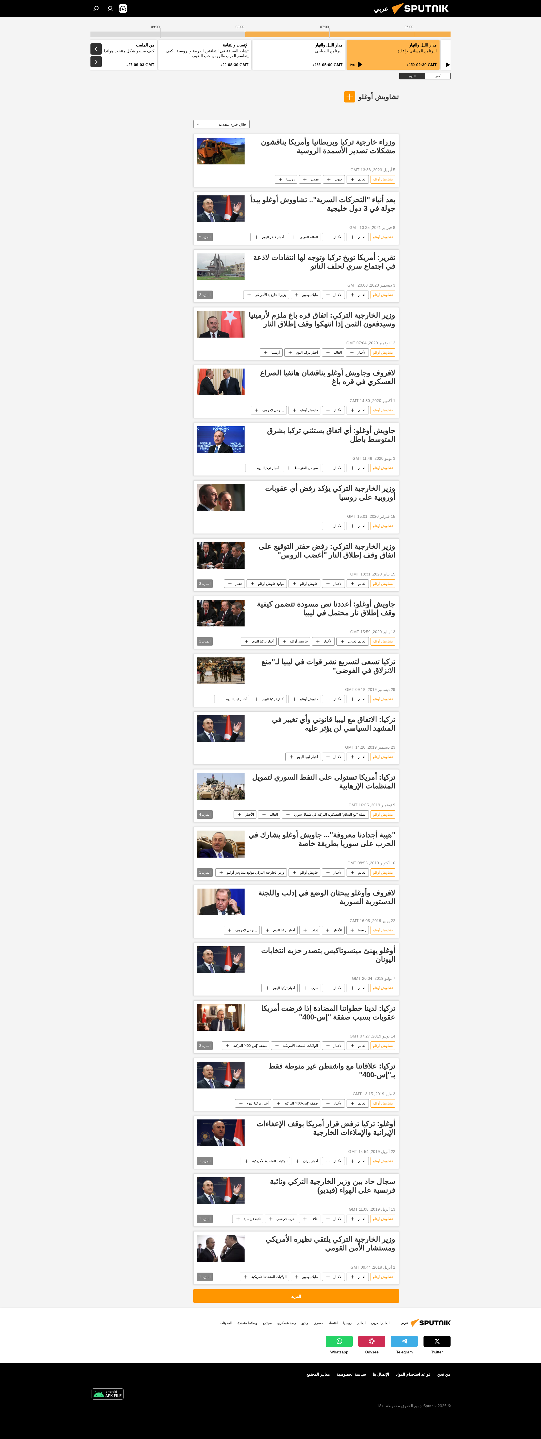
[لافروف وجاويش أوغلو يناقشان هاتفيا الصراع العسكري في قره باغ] (221, 382)
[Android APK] (107, 1394)
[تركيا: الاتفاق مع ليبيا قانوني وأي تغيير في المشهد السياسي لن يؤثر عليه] (221, 728)
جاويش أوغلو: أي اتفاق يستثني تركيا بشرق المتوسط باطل (331, 434)
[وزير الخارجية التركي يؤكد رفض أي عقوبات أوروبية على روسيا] (221, 497)
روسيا (290, 179)
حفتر (239, 584)
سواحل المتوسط (306, 468)
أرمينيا (275, 352)
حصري (318, 1323)
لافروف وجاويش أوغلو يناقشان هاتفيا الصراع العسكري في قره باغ (327, 377)
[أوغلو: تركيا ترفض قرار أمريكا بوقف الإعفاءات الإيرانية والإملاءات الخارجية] (221, 1132)
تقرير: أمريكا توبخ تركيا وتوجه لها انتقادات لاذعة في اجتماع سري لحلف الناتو (324, 261)
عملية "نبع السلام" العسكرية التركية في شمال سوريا (330, 814)
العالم (362, 179)
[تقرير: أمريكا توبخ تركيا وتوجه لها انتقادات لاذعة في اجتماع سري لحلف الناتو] (221, 266)
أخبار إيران (310, 1161)
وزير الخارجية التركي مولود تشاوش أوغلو (255, 872)
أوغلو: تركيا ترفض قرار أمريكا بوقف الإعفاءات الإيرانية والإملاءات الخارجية (326, 1128)
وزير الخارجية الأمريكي (271, 295)
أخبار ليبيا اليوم (236, 699)
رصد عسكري (286, 1323)
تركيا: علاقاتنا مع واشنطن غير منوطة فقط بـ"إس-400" (332, 1070)
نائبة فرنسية (252, 1219)
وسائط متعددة (247, 1323)
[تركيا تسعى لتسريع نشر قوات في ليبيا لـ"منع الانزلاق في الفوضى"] (221, 670)
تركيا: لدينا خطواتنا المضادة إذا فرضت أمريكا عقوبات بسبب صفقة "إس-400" (328, 1012)
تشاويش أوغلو (378, 97)
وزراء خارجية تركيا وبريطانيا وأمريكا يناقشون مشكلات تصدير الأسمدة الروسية (328, 146)
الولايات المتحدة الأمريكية (300, 1046)
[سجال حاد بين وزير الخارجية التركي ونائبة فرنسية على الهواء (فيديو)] (221, 1190)
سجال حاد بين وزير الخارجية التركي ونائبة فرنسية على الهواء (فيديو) (332, 1185)
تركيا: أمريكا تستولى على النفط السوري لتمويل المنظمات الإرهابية (323, 781)
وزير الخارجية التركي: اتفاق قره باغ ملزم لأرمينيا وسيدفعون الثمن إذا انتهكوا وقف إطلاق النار (322, 319)
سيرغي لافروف (273, 410)
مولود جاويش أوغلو (271, 584)
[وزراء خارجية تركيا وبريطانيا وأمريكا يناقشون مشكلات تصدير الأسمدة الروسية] (221, 151)
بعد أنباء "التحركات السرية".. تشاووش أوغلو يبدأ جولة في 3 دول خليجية (322, 204)
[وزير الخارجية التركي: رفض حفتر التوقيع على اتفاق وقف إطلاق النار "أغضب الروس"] (221, 555)
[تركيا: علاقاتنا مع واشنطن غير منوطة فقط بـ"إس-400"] (221, 1075)
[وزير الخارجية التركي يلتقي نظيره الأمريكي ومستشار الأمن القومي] (221, 1248)
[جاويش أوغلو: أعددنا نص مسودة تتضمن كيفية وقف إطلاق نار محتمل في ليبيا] (221, 613)
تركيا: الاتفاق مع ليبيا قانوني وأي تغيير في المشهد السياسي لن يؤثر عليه (333, 723)
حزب (314, 988)
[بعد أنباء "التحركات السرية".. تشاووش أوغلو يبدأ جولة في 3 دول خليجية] (221, 208)
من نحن (444, 1374)
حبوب (338, 179)
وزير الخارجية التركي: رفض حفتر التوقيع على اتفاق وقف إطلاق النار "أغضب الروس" (327, 550)
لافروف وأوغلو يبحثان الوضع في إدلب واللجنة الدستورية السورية (326, 897)
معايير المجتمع (318, 1374)
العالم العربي (309, 237)
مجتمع (267, 1323)
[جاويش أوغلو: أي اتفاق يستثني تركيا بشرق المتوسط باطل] (221, 439)
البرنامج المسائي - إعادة (417, 51)
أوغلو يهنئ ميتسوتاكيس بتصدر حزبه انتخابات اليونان (328, 954)
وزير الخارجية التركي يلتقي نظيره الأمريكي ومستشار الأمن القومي (330, 1243)
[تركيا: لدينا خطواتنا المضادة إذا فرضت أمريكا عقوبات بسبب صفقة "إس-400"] (221, 1017)
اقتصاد (333, 1323)
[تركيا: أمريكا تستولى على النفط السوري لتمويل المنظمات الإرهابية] (221, 786)
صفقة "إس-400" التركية (250, 1046)
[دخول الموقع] (110, 8)
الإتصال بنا (381, 1374)
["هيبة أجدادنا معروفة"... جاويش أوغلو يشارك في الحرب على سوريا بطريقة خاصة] (221, 844)
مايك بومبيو (310, 295)
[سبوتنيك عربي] (422, 15)
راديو (304, 1323)
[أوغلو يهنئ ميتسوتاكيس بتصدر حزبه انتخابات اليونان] (221, 959)
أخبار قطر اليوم (273, 237)
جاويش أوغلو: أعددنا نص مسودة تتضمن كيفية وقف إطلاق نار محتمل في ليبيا (326, 608)
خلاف (314, 1219)
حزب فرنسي (285, 1219)
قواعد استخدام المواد (413, 1374)
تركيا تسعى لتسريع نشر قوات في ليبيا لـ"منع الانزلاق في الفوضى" (328, 666)
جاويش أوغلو (309, 410)
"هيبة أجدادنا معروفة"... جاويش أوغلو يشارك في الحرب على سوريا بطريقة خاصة (322, 839)
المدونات (226, 1323)
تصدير (315, 179)
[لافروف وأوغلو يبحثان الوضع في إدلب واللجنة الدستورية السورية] (221, 902)
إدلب (314, 930)
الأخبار (338, 237)
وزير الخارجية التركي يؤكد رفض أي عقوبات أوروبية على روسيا (330, 492)
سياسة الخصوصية (351, 1374)
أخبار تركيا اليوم (307, 352)
